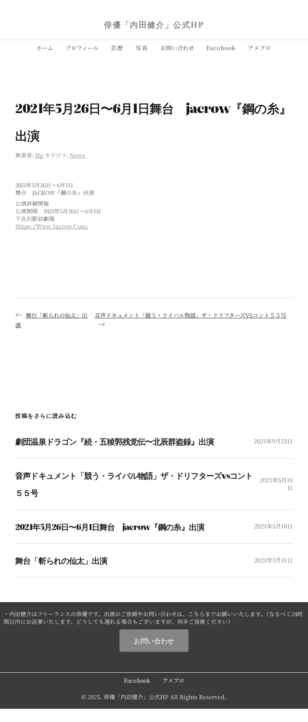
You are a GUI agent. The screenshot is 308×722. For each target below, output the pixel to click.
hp (39, 155)
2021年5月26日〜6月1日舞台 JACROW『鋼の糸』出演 (109, 526)
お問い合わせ (154, 640)
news (77, 155)
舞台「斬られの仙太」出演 (61, 560)
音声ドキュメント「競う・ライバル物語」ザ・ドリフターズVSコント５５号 (190, 315)
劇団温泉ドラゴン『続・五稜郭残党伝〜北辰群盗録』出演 (114, 441)
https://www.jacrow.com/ (51, 226)
